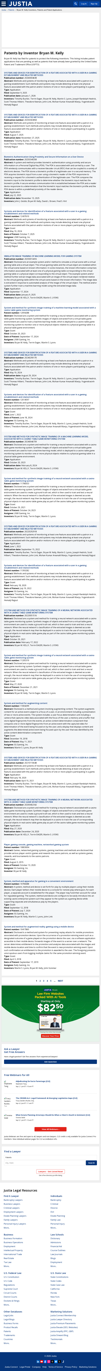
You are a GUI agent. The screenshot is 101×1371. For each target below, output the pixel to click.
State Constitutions (59, 1277)
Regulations (9, 1285)
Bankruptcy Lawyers (13, 1200)
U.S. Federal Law (12, 1273)
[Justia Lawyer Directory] (63, 1361)
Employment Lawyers (13, 1212)
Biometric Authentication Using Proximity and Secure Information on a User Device (44, 156)
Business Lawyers (12, 1204)
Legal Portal (25, 1367)
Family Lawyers (11, 1219)
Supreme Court (11, 1289)
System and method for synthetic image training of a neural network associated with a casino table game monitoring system (49, 479)
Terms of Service (55, 1367)
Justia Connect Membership (63, 1315)
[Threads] (52, 1361)
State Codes (55, 1281)
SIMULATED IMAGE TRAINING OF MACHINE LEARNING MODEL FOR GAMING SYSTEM (42, 256)
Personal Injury (57, 1223)
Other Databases (13, 1311)
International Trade (13, 1254)
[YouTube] (41, 1361)
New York (54, 1296)
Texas (53, 1300)
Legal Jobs (8, 1315)
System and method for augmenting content (25, 703)
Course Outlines (57, 1250)
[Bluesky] (55, 1361)
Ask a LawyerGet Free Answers (14, 1050)
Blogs (53, 1258)
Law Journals (56, 1254)
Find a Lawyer (12, 1151)
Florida (53, 1293)
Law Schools (57, 1234)
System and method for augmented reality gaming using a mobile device (39, 926)
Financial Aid (56, 1246)
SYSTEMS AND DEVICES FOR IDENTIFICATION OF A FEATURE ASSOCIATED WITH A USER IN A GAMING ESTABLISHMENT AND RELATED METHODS (50, 74)
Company (36, 1367)
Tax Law (7, 1262)
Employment (9, 1246)
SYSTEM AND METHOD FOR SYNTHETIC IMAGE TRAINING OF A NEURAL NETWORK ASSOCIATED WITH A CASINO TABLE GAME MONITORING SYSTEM (48, 611)
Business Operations (13, 1242)
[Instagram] (48, 1361)
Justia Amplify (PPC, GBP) (61, 1331)
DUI (52, 1212)
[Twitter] (59, 1361)
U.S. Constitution (11, 1277)
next (60, 980)
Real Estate (9, 1258)
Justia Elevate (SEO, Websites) (64, 1327)
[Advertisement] (50, 30)
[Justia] (20, 3)
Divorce (54, 1208)
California (54, 1289)
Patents (11, 10)
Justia (3, 10)
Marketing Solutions (61, 1311)
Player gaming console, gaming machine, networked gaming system (36, 844)
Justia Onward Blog (59, 1335)
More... (7, 1227)
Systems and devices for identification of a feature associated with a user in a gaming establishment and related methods (45, 212)
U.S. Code (8, 1281)
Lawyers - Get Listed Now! (50, 1171)
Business (8, 1234)
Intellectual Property (13, 1250)
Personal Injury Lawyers (15, 1223)
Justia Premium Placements (63, 1323)
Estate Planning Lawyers (15, 1215)
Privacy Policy (71, 1367)
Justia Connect (11, 1367)
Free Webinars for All (16, 1075)
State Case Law (57, 1285)
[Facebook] (45, 1361)
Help (44, 1367)
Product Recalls (11, 1327)
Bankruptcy (55, 1200)
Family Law (55, 1219)
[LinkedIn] (38, 1361)
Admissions (55, 1242)
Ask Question (50, 1061)
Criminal (54, 1204)
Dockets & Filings (11, 1300)
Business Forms (11, 1323)
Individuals (56, 1196)
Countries (8, 1339)
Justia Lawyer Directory (61, 1319)
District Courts (10, 1296)
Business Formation (13, 1238)
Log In (84, 4)
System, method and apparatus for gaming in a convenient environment (39, 881)
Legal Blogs (9, 1319)
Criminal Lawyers (11, 1208)
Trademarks (9, 1335)
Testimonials (56, 1339)
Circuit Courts (10, 1293)
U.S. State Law (58, 1273)
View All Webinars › (50, 1129)
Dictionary (55, 1238)
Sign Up (94, 4)
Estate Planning (57, 1215)
